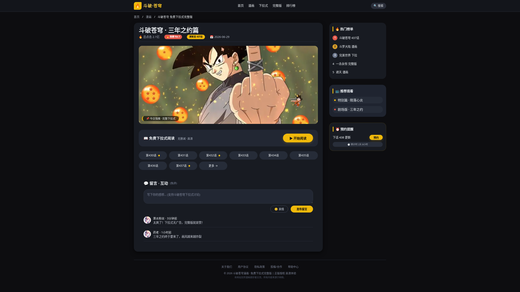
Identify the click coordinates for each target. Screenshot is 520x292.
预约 (376, 137)
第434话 (273, 155)
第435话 (303, 155)
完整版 (277, 5)
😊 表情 (279, 209)
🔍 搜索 (379, 6)
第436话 (153, 165)
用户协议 (243, 266)
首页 (241, 5)
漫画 (251, 5)
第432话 (212, 155)
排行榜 (290, 5)
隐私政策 (259, 266)
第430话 (151, 155)
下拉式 (263, 5)
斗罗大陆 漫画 (345, 46)
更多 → (213, 165)
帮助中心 (293, 266)
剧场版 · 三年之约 (350, 109)
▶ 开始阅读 (298, 138)
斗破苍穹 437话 (346, 38)
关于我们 (226, 266)
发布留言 (302, 209)
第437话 (181, 165)
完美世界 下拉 (345, 55)
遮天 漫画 (340, 72)
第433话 (243, 155)
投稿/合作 (276, 266)
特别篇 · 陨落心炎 (350, 100)
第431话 (183, 155)
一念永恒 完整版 (345, 64)
